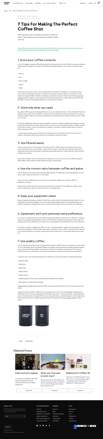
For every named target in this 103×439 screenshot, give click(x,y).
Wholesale (56, 420)
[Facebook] (37, 425)
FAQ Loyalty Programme (43, 418)
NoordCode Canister (70, 298)
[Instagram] (40, 425)
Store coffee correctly (24, 48)
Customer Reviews (41, 420)
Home (5, 10)
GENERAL (56, 406)
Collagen (29, 3)
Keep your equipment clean (31, 50)
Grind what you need (38, 48)
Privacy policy (56, 418)
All (10, 10)
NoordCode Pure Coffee (25, 286)
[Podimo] (49, 425)
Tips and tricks (29, 341)
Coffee (20, 341)
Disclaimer (56, 416)
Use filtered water (51, 48)
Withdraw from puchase (43, 414)
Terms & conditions (58, 414)
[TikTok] (46, 425)
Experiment (43, 50)
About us (62, 3)
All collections (49, 3)
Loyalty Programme (41, 416)
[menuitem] (18, 3)
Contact (38, 409)
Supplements (72, 420)
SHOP (71, 406)
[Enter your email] (24, 416)
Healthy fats (72, 416)
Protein (38, 3)
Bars (70, 414)
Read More (29, 390)
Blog (54, 411)
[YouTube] (43, 425)
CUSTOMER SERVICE (42, 406)
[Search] (95, 3)
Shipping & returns (41, 411)
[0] (98, 3)
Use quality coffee (53, 50)
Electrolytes (18, 3)
